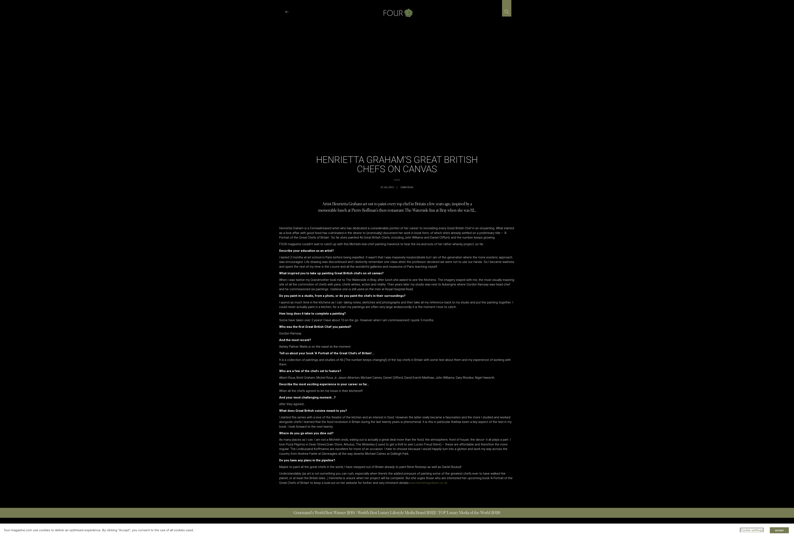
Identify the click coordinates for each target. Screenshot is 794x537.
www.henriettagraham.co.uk (427, 483)
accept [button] (779, 530)
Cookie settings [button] (751, 530)
